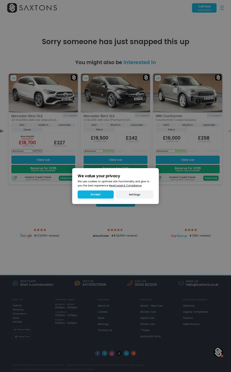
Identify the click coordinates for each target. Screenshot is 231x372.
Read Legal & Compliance (125, 185)
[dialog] (115, 186)
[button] (134, 194)
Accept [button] (96, 194)
